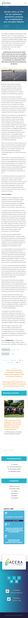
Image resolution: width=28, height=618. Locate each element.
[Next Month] (23, 508)
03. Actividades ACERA (14, 469)
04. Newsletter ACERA (14, 471)
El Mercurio (9, 340)
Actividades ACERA (14, 488)
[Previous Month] (22, 508)
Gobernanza (14, 493)
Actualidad (13, 354)
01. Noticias (14, 464)
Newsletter (14, 495)
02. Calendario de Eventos (14, 467)
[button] (25, 3)
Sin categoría (17, 433)
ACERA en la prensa (11, 432)
